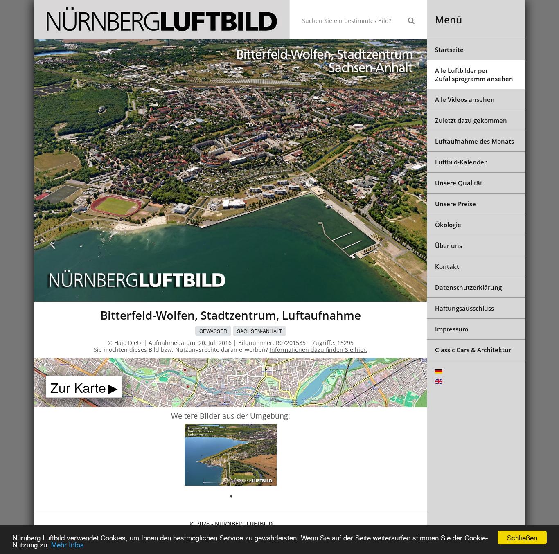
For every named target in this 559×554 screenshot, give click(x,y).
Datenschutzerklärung (468, 287)
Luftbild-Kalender (461, 162)
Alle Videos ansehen (465, 99)
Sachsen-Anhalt (259, 330)
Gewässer (213, 330)
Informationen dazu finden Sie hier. (318, 350)
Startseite (449, 49)
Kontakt (447, 266)
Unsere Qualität (458, 183)
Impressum (451, 329)
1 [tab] (231, 496)
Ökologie (448, 225)
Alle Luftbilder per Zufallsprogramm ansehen (474, 74)
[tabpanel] (231, 456)
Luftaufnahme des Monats (474, 141)
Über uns (448, 245)
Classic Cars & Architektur (473, 350)
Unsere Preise (455, 204)
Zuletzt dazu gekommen (471, 120)
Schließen (522, 537)
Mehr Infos (67, 544)
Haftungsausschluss (464, 308)
